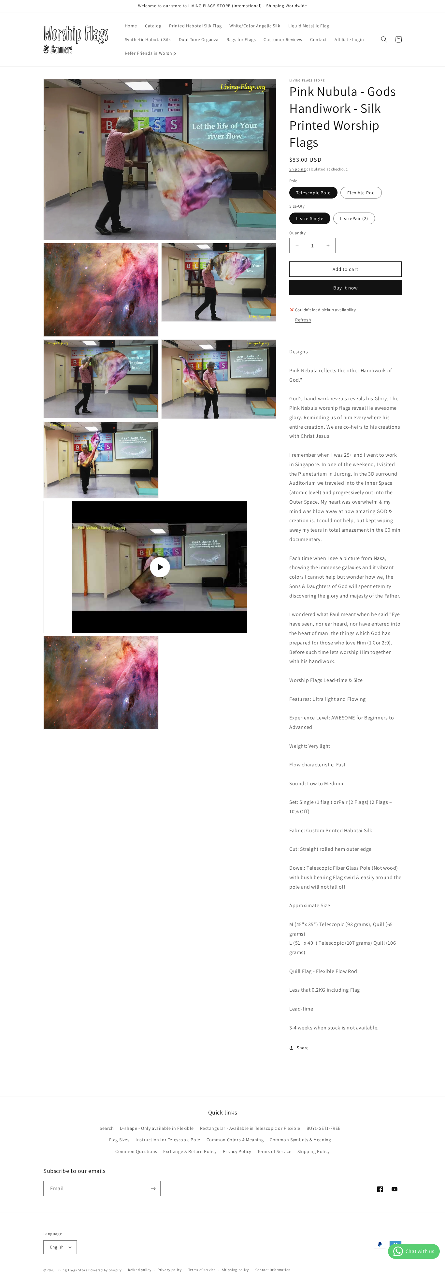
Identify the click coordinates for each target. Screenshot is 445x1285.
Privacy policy (170, 1269)
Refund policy (139, 1269)
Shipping (297, 169)
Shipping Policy (313, 1151)
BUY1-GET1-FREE (323, 1128)
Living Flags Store (72, 1270)
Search (107, 1128)
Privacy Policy (237, 1151)
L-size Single (309, 218)
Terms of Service (274, 1151)
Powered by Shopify (105, 1270)
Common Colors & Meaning (235, 1140)
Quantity (297, 233)
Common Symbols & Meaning (300, 1140)
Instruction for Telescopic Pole (168, 1140)
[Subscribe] (153, 1188)
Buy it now (345, 288)
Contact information (273, 1269)
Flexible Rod (361, 193)
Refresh (303, 320)
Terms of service (202, 1269)
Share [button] (303, 1048)
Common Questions (136, 1151)
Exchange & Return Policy (189, 1151)
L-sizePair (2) (354, 218)
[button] (384, 39)
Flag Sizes (119, 1140)
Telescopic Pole (313, 193)
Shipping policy (235, 1269)
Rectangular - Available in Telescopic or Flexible (250, 1128)
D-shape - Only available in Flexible (157, 1128)
